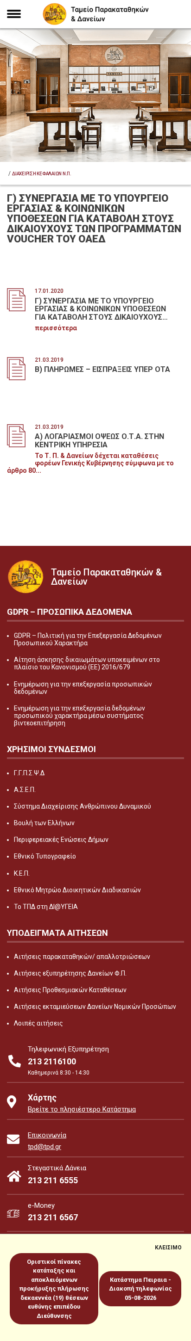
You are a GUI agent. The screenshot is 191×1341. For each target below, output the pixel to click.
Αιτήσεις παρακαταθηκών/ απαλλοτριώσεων (82, 956)
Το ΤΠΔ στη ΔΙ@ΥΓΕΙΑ (46, 906)
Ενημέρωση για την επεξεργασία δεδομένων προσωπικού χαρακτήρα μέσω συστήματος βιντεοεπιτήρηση (79, 715)
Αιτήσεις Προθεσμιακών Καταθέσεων (70, 990)
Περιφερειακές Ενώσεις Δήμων (61, 839)
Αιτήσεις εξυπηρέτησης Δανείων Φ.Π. (70, 973)
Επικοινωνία (47, 1135)
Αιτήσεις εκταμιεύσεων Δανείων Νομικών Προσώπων (95, 1006)
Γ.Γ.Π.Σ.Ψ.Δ (29, 773)
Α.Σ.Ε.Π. (25, 789)
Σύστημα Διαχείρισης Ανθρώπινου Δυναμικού (82, 806)
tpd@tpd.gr (44, 1147)
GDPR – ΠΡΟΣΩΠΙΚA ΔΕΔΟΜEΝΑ (69, 612)
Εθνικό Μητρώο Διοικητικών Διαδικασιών (77, 890)
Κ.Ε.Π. (22, 873)
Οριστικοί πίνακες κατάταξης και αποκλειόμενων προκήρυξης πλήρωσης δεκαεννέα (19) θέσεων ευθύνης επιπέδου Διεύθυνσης (54, 1288)
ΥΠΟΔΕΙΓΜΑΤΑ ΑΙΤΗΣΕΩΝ (57, 933)
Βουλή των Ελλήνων (44, 823)
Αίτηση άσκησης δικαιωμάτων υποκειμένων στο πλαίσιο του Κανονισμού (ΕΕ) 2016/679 (87, 663)
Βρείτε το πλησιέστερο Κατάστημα (82, 1109)
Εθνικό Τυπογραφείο (45, 856)
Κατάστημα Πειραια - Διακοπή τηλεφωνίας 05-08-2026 (140, 1288)
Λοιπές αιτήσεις (38, 1023)
